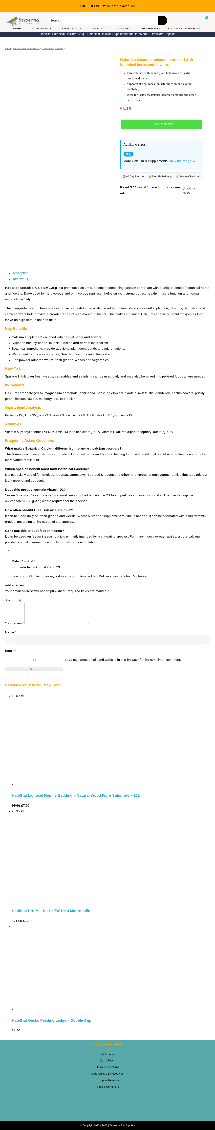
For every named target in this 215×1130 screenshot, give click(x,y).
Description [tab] (20, 273)
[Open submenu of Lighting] (131, 28)
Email (10, 650)
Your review (15, 623)
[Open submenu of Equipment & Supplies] (202, 28)
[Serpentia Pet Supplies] (22, 17)
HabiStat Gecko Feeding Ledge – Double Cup (51, 1020)
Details (19, 785)
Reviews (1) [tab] (20, 279)
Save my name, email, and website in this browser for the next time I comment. (122, 659)
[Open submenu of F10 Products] (83, 28)
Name (10, 632)
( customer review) (190, 190)
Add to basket (164, 124)
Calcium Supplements (52, 48)
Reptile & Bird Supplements (26, 48)
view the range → (182, 161)
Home (8, 48)
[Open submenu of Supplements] (53, 28)
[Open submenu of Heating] (106, 28)
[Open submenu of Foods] (23, 28)
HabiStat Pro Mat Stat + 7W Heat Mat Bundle (51, 911)
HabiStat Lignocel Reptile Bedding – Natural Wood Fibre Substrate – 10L (76, 795)
